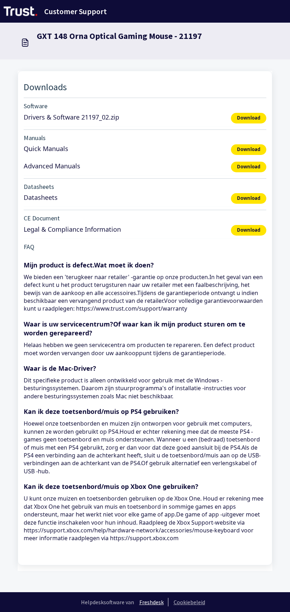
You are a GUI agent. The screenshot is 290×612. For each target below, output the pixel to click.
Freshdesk (151, 602)
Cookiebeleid (189, 602)
